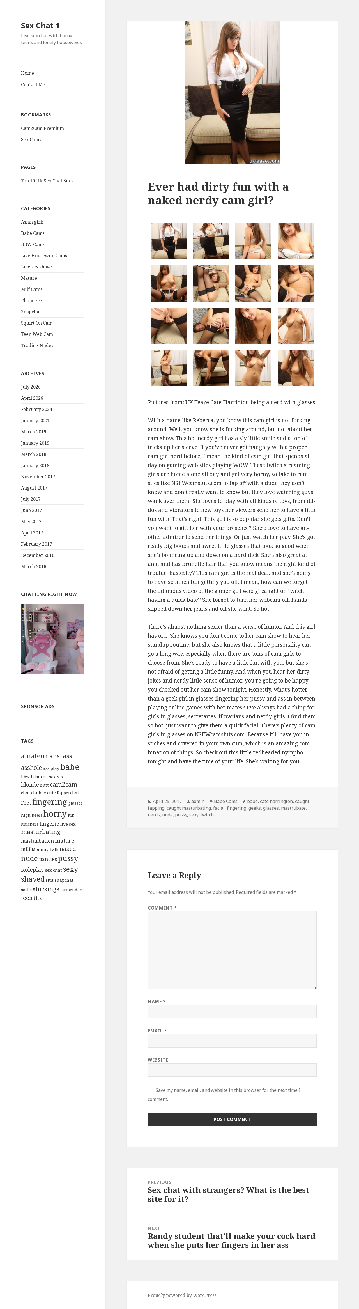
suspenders (72, 889)
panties (48, 859)
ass (67, 755)
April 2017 (32, 533)
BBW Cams (33, 244)
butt (44, 785)
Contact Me (33, 84)
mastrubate (293, 808)
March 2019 (33, 432)
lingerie (49, 823)
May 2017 (31, 521)
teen (27, 898)
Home (27, 73)
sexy (70, 869)
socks (26, 889)
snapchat (64, 880)
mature (64, 840)
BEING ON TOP (54, 777)
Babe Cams (33, 233)
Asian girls (32, 222)
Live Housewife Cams (44, 255)
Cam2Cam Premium (42, 128)
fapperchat (68, 792)
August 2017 (34, 488)
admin (197, 801)
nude (29, 858)
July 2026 (31, 387)
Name (157, 1001)
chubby (38, 792)
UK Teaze (197, 402)
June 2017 (31, 510)
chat (25, 792)
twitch (207, 815)
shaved (33, 879)
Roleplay (32, 869)
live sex (68, 824)
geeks (254, 808)
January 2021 (35, 420)
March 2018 (33, 454)
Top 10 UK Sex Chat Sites (47, 181)
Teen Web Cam (37, 334)
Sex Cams (31, 139)
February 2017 (36, 544)
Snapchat (31, 312)
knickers (29, 824)
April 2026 (32, 398)
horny (55, 813)
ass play (51, 768)
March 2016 (33, 566)
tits (38, 898)
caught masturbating (189, 808)
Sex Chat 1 (40, 25)
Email (157, 1031)
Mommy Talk (45, 849)
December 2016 (37, 555)
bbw (25, 776)
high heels (31, 815)
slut (50, 880)
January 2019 (35, 443)
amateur (34, 755)
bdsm (36, 776)
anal (55, 756)
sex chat (53, 870)
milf (26, 849)
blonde (30, 784)
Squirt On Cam (36, 323)
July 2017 (31, 499)
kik (71, 815)
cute (51, 792)
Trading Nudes (37, 345)
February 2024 (36, 409)
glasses (75, 803)
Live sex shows (37, 267)
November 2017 (38, 477)
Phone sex (32, 300)
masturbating (41, 832)
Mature (29, 278)
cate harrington (276, 801)
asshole (31, 767)
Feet (26, 802)
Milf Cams (31, 289)
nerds (154, 815)
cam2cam (63, 784)
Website (158, 1060)
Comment (162, 908)
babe (69, 766)
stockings (46, 889)
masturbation (37, 840)
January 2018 (35, 465)
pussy (68, 858)
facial (219, 808)
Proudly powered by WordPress (182, 1295)
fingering (49, 801)
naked (68, 849)
